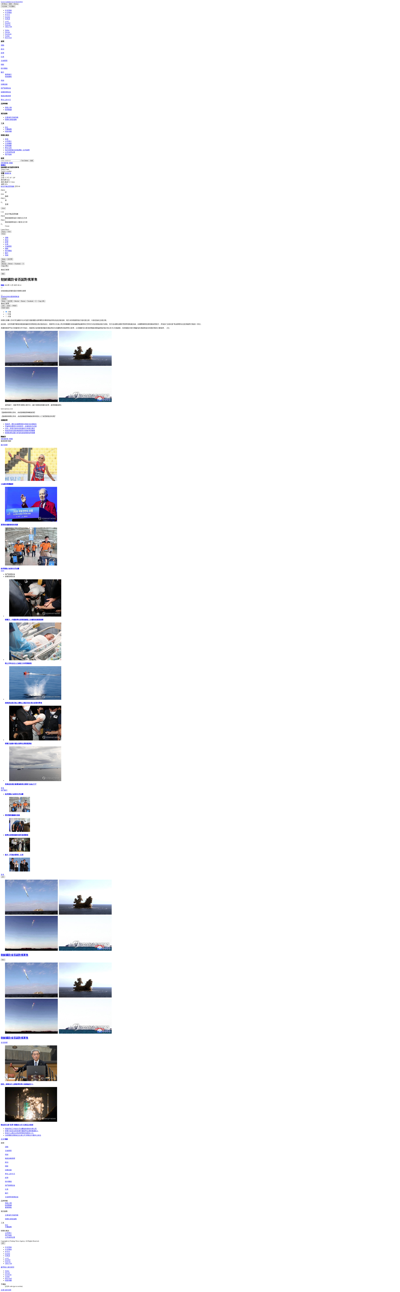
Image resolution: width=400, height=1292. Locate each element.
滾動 (2, 45)
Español (7, 1260)
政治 (2, 49)
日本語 (7, 1256)
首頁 (6, 139)
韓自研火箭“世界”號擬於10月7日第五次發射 (17, 1125)
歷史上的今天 (6, 100)
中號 (9, 314)
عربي (7, 1258)
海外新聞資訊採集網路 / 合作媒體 (17, 150)
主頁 (2, 1139)
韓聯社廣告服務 (11, 119)
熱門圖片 (4, 790)
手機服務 (8, 129)
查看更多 (8, 173)
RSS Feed (8, 38)
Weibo (7, 30)
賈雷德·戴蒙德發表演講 (9, 525)
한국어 (7, 1251)
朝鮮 (2, 64)
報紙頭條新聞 (6, 96)
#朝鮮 (11, 163)
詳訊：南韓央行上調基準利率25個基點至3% (17, 1084)
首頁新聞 (4, 1042)
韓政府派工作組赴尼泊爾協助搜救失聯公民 (21, 1129)
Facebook (8, 34)
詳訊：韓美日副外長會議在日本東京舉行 (20, 428)
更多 (2, 788)
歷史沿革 (8, 148)
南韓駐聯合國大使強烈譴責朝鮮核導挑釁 (20, 433)
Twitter (7, 36)
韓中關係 (4, 68)
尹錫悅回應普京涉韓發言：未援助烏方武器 (21, 426)
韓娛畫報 (8, 76)
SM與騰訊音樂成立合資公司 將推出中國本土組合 (23, 1135)
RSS (6, 127)
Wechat (7, 32)
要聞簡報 (8, 1207)
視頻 (2, 80)
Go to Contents (6, 2)
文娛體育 (4, 61)
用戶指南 (8, 154)
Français (8, 1261)
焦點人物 (8, 107)
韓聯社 (3, 165)
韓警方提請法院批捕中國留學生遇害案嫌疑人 (21, 1131)
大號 (9, 316)
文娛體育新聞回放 (11, 1197)
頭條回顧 (4, 84)
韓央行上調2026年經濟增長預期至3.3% (19, 1133)
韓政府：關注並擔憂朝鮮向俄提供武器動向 (21, 424)
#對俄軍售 (4, 163)
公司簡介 (8, 141)
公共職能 (8, 143)
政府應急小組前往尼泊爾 (10, 568)
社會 (2, 57)
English (7, 1254)
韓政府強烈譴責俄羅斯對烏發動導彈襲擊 (20, 430)
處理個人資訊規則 (7, 1267)
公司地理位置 (10, 152)
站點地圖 (8, 131)
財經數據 (8, 110)
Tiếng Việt (8, 1263)
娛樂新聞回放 (6, 92)
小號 (9, 312)
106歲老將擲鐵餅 (7, 484)
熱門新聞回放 (6, 88)
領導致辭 (8, 145)
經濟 (2, 53)
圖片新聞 (4, 445)
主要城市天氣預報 (11, 117)
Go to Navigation (17, 2)
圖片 (2, 72)
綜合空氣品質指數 (7, 186)
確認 (3, 274)
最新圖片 (8, 74)
